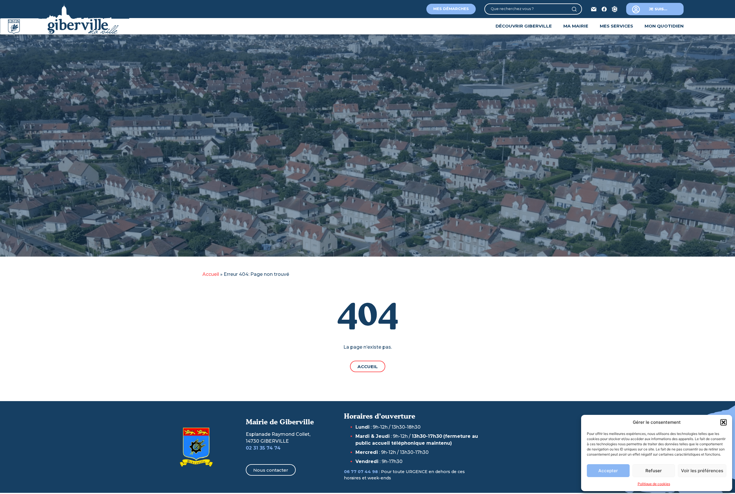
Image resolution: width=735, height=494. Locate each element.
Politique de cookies (654, 484)
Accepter (608, 470)
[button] (723, 422)
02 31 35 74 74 (263, 448)
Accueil (210, 274)
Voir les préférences (702, 470)
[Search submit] (576, 9)
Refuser (653, 470)
